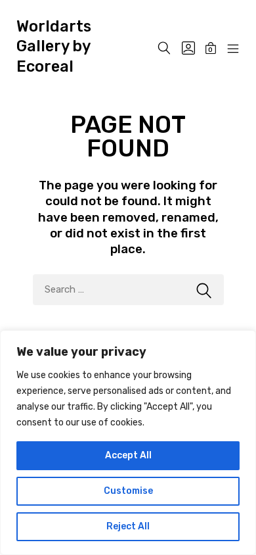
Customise (128, 490)
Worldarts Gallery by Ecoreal (53, 46)
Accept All (128, 455)
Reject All (128, 526)
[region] (128, 442)
